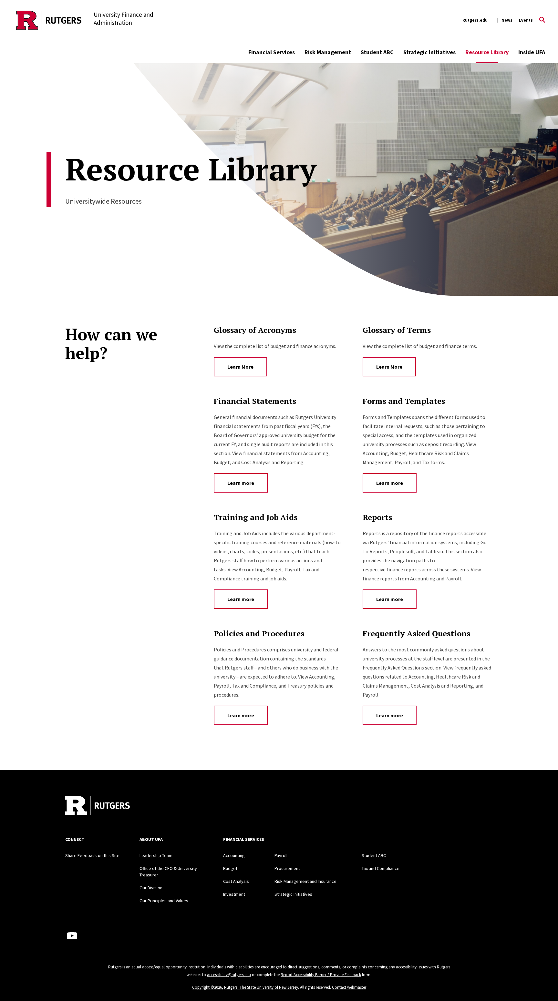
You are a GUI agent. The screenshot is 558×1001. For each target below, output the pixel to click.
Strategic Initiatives (429, 52)
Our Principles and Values (164, 901)
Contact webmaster (349, 987)
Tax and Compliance (380, 868)
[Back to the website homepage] (49, 20)
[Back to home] (97, 806)
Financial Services (271, 52)
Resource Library (487, 52)
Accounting (234, 855)
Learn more (240, 483)
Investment (234, 894)
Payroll (280, 855)
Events (526, 20)
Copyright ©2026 (207, 987)
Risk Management (328, 52)
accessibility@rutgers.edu (229, 974)
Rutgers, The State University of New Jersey (261, 987)
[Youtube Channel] (72, 935)
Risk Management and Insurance (305, 881)
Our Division (151, 888)
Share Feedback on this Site (92, 855)
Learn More (240, 366)
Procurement (287, 868)
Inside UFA (531, 52)
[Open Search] (542, 20)
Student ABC (377, 52)
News (506, 20)
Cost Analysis (236, 881)
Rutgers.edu (475, 20)
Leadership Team (156, 855)
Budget (230, 868)
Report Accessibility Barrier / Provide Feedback (321, 974)
